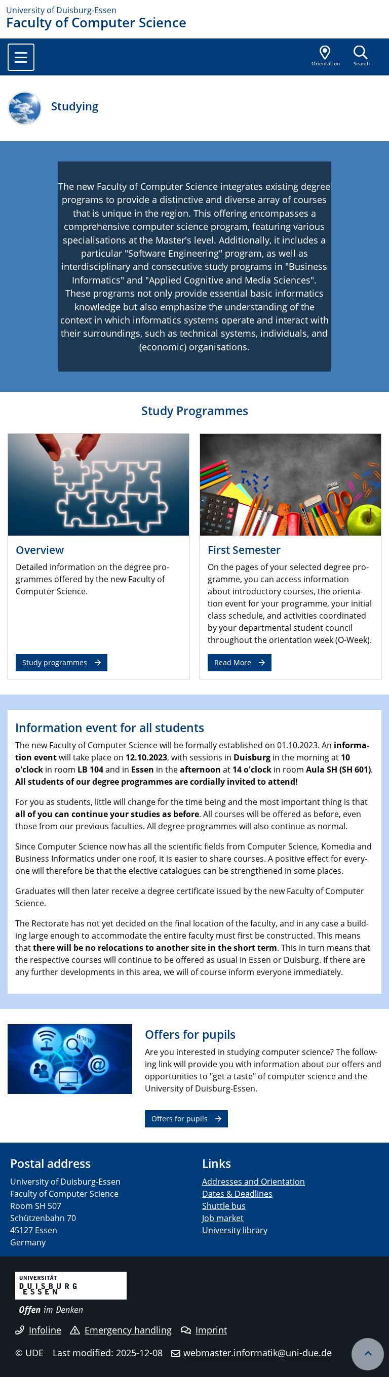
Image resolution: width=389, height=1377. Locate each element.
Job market (223, 1218)
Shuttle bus (224, 1205)
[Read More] (290, 484)
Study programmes (54, 662)
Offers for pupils (179, 1118)
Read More (232, 662)
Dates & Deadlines (237, 1193)
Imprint (211, 1330)
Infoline (45, 1330)
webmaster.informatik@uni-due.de (257, 1353)
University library (234, 1230)
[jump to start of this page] (368, 1354)
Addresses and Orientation (253, 1181)
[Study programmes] (98, 484)
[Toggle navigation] (21, 57)
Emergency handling (128, 1330)
